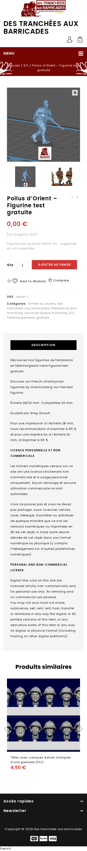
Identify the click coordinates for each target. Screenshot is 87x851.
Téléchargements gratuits (28, 318)
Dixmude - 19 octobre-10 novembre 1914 (72, 202)
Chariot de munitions (77, 199)
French (5, 849)
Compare (61, 280)
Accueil (14, 65)
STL (26, 65)
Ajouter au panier (54, 265)
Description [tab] (43, 345)
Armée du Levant (41, 304)
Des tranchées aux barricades (41, 27)
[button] (75, 93)
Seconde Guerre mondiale (46, 313)
